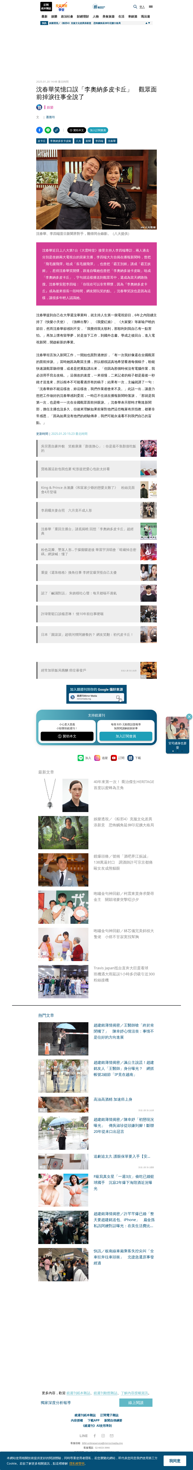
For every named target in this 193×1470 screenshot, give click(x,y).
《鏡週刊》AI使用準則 (96, 1426)
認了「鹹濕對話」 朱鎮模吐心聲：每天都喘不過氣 (79, 593)
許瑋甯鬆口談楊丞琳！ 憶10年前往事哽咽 (72, 614)
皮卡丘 (42, 141)
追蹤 (105, 758)
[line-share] (48, 130)
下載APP (94, 1420)
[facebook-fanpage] (94, 1436)
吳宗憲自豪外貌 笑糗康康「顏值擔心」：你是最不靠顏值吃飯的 (88, 448)
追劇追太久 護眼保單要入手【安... (122, 1156)
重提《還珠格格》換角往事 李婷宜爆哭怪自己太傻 (79, 572)
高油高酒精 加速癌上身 (113, 1099)
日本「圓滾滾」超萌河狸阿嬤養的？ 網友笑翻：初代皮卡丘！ (87, 634)
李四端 (99, 141)
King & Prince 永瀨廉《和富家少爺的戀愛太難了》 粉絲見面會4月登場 (88, 489)
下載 (138, 758)
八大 (78, 141)
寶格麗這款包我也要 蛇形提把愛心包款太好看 (75, 469)
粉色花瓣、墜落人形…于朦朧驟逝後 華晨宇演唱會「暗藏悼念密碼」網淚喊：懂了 (88, 552)
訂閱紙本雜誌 (46, 6)
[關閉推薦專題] (189, 717)
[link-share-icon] (56, 130)
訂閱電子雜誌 (109, 1415)
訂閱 (121, 758)
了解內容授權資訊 (134, 1393)
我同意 (175, 1460)
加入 (88, 758)
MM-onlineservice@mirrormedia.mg (102, 1443)
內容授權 (77, 1420)
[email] (112, 1436)
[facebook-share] (39, 130)
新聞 (88, 141)
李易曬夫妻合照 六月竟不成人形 (66, 510)
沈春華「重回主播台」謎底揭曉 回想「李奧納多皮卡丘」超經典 (87, 531)
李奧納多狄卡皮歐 (60, 141)
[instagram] (103, 1436)
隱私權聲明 (76, 1463)
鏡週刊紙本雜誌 (78, 1393)
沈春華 (112, 141)
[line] (83, 1436)
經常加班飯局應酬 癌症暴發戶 (63, 670)
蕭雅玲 (50, 117)
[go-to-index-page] (98, 6)
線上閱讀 (135, 1402)
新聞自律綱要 (113, 1420)
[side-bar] (151, 6)
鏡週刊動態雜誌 (105, 1393)
